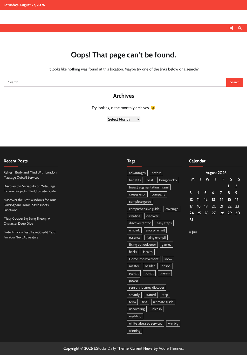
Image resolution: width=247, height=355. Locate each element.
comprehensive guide (144, 209)
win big (173, 323)
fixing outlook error (142, 244)
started (151, 295)
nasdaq (150, 266)
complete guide (140, 201)
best (150, 180)
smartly (134, 295)
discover (152, 216)
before (156, 173)
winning (134, 331)
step (165, 295)
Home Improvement (143, 259)
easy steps (164, 223)
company (158, 194)
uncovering (137, 309)
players (165, 273)
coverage (171, 209)
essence (134, 237)
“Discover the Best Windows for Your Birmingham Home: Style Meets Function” (30, 205)
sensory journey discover (146, 287)
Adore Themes (171, 348)
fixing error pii (156, 237)
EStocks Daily (105, 348)
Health (148, 252)
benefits (135, 180)
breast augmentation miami (149, 187)
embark (134, 230)
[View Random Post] (231, 28)
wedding (135, 316)
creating (134, 216)
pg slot (134, 273)
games (166, 244)
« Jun (193, 232)
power (133, 280)
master (134, 266)
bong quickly (168, 180)
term (132, 302)
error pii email (155, 230)
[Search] (239, 28)
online (166, 266)
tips (144, 302)
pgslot (149, 273)
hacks (133, 252)
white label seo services (145, 323)
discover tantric (140, 223)
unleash (156, 309)
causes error (137, 194)
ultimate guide (163, 302)
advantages (137, 173)
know (168, 259)
